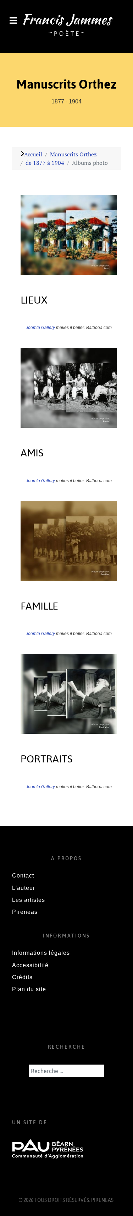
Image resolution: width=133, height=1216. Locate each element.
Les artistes (28, 900)
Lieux (34, 300)
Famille (39, 606)
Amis (32, 453)
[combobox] (66, 1071)
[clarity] (66, 26)
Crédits (22, 977)
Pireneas (25, 912)
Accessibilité (30, 965)
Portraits (47, 759)
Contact (23, 876)
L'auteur (23, 888)
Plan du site (29, 989)
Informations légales (41, 953)
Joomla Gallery (40, 327)
